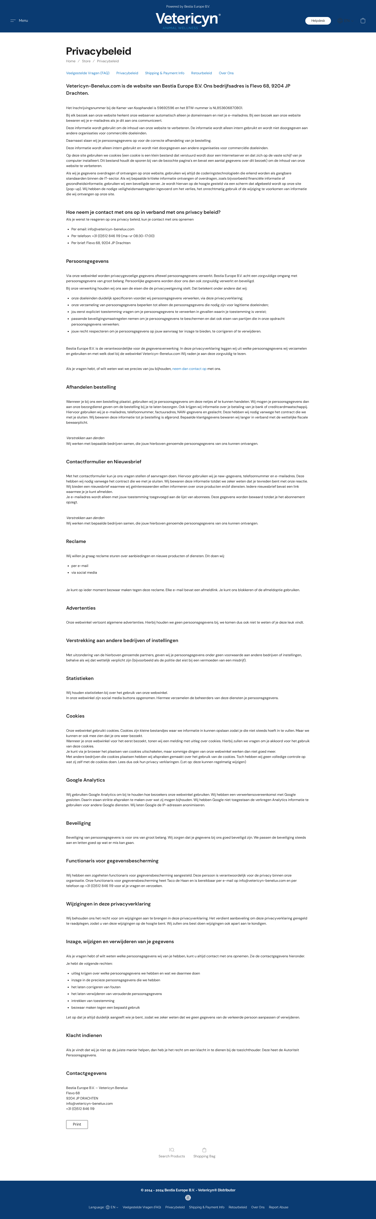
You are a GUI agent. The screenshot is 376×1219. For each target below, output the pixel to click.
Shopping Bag (204, 1156)
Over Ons (226, 73)
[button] (188, 20)
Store (86, 61)
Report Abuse (278, 1207)
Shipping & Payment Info (164, 73)
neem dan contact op (189, 368)
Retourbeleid (201, 73)
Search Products (172, 1156)
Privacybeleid (108, 61)
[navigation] (345, 20)
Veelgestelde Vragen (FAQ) (87, 73)
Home (71, 61)
